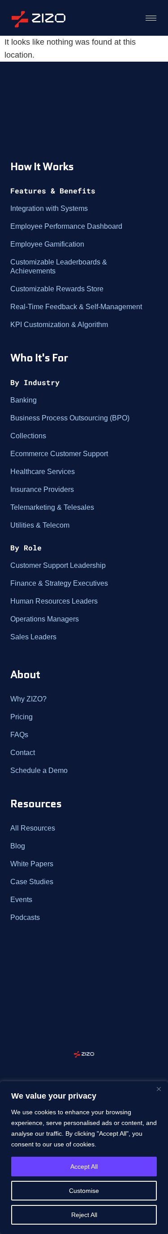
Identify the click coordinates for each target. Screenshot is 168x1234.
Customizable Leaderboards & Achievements (58, 266)
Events (21, 899)
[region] (84, 1157)
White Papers (31, 864)
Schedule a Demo (39, 770)
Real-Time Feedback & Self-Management (76, 307)
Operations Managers (44, 619)
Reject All (84, 1214)
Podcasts (25, 917)
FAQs (19, 735)
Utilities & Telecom (39, 525)
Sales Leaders (33, 637)
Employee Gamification (47, 244)
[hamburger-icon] (151, 18)
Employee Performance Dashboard (66, 226)
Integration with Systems (49, 208)
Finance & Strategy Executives (59, 583)
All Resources (32, 828)
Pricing (21, 717)
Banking (23, 400)
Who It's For (39, 357)
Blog (17, 846)
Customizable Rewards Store (56, 289)
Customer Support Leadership (58, 565)
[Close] (158, 1088)
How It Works (41, 166)
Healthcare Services (42, 471)
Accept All (84, 1166)
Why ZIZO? (28, 699)
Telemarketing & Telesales (52, 507)
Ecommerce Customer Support (59, 454)
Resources (35, 803)
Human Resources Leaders (54, 601)
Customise (84, 1190)
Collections (28, 436)
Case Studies (31, 882)
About (25, 674)
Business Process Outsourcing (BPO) (69, 418)
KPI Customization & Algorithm (59, 324)
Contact (22, 752)
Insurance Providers (42, 489)
